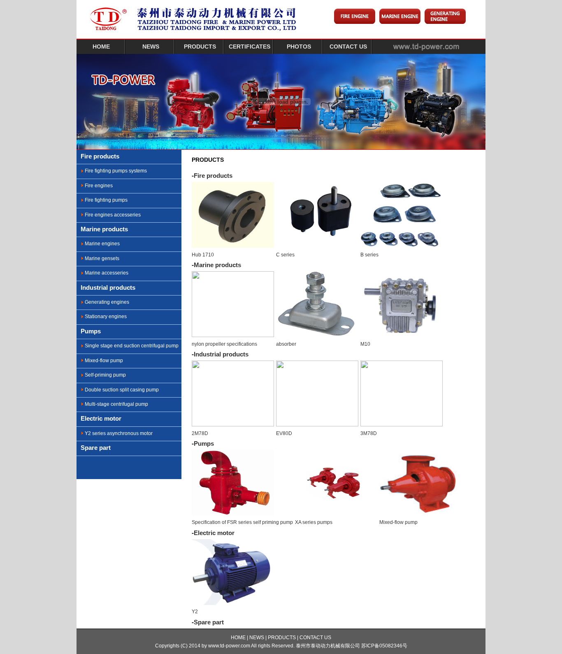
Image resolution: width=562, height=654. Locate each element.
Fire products (100, 156)
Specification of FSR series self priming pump (242, 522)
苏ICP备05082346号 (384, 646)
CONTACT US (348, 46)
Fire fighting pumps (106, 200)
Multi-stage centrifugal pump (116, 404)
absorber (286, 344)
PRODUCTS (200, 46)
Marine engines (102, 244)
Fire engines (99, 186)
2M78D (200, 433)
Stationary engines (106, 316)
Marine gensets (102, 258)
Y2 (195, 611)
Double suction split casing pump (122, 390)
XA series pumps (313, 522)
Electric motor (101, 418)
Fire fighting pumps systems (116, 171)
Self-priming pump (105, 375)
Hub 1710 (203, 255)
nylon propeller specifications (224, 344)
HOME (101, 46)
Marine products (104, 229)
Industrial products (108, 287)
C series (285, 255)
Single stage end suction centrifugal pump (132, 346)
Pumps (91, 331)
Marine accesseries (106, 273)
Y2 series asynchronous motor (119, 433)
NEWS (150, 46)
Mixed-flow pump (104, 360)
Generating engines (107, 302)
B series (369, 255)
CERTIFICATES (249, 46)
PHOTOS (299, 46)
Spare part (96, 447)
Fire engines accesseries (113, 215)
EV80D (284, 433)
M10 (365, 344)
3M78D (368, 433)
